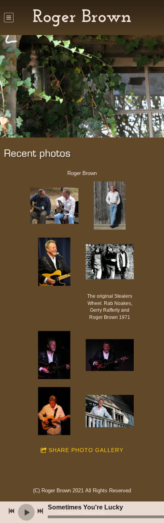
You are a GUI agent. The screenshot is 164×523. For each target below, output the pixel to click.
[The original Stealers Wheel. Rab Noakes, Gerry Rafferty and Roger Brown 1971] (110, 262)
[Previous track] (11, 511)
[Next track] (40, 511)
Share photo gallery (86, 450)
